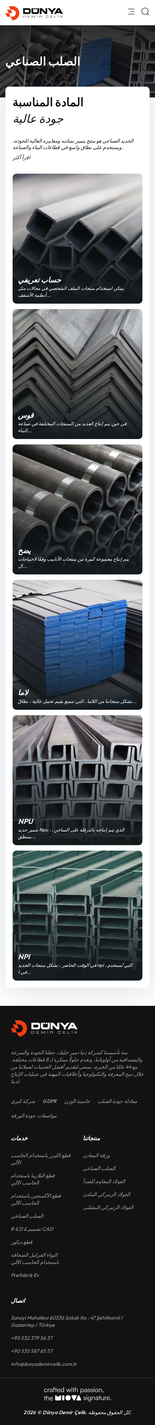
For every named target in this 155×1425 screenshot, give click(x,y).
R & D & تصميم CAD (32, 1229)
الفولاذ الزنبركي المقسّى (108, 1207)
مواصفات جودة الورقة (34, 1115)
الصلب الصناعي (27, 1216)
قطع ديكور (21, 1242)
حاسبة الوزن (77, 1101)
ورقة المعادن (96, 1155)
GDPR (50, 1101)
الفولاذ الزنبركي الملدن (106, 1194)
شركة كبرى (23, 1101)
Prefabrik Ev (25, 1275)
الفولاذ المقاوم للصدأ (104, 1181)
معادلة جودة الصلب (117, 1101)
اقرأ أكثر (21, 157)
